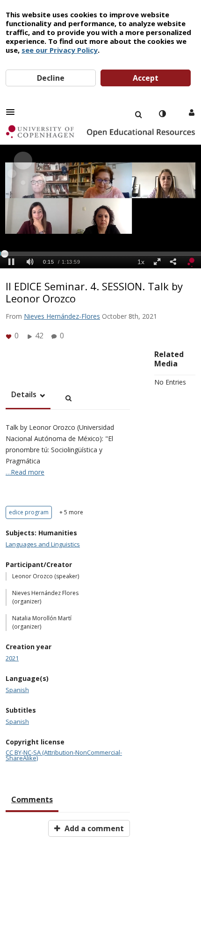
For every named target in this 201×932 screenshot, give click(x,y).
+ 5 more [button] (71, 512)
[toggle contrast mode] (162, 113)
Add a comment (93, 828)
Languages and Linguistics (43, 544)
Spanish (17, 690)
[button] (13, 112)
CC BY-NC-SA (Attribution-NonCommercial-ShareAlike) (64, 755)
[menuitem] (138, 113)
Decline (51, 78)
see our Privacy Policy (60, 50)
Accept (145, 78)
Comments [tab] (32, 799)
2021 (12, 658)
